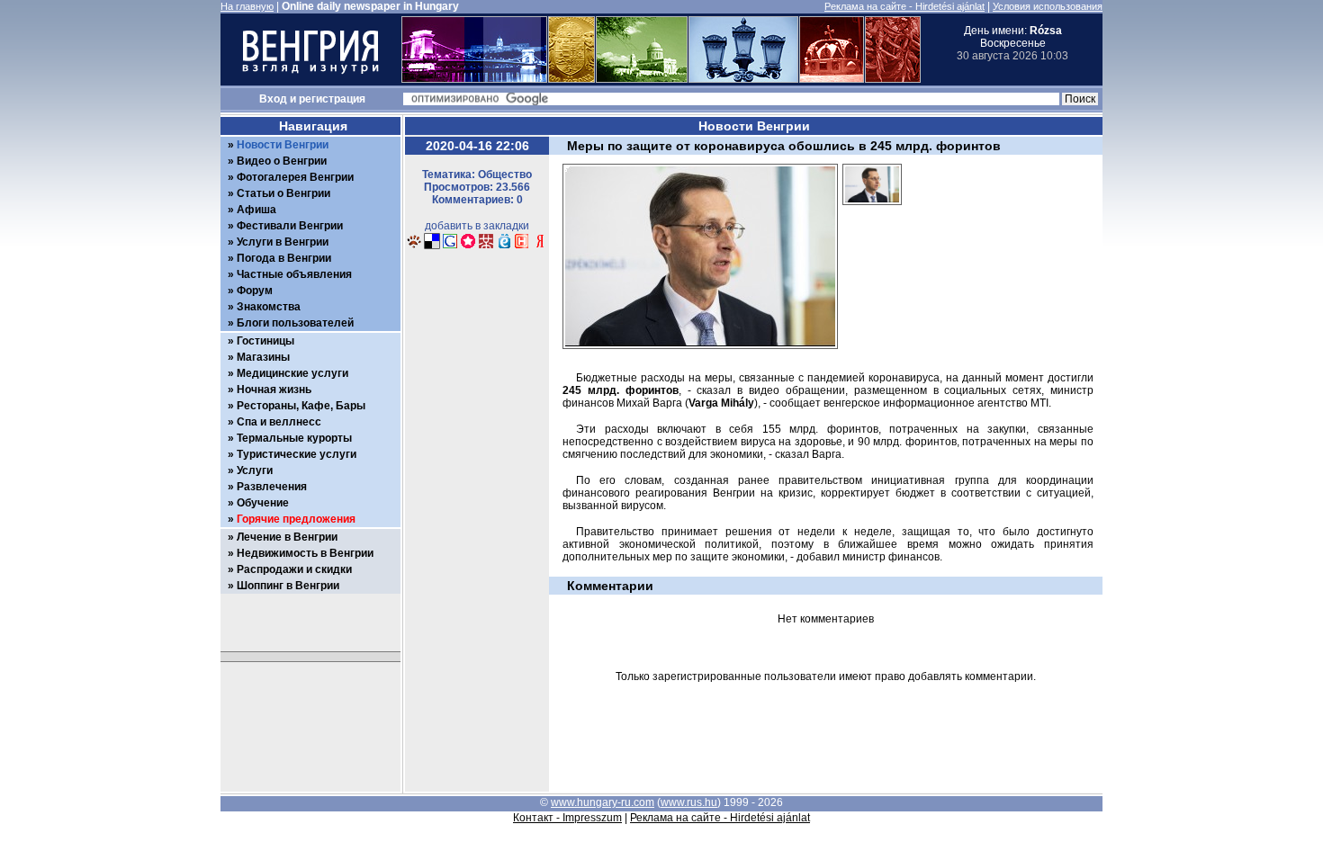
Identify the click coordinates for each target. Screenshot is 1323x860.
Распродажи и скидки (294, 569)
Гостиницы (265, 341)
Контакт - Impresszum (567, 817)
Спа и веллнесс (279, 422)
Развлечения (272, 486)
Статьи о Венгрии (283, 193)
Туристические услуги (296, 454)
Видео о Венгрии (282, 161)
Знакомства (269, 306)
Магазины (263, 357)
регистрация (332, 99)
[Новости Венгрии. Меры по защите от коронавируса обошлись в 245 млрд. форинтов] (414, 246)
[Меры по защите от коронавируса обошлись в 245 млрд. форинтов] (872, 210)
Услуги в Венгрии (282, 242)
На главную (247, 6)
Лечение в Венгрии (287, 537)
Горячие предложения (296, 519)
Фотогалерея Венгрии (295, 177)
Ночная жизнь (274, 389)
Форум (255, 290)
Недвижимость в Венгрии (305, 553)
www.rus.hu (689, 802)
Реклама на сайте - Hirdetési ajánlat (904, 6)
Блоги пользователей (295, 323)
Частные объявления (294, 274)
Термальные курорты (294, 438)
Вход (273, 99)
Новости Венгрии (282, 145)
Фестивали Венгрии (290, 225)
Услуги (255, 470)
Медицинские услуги (292, 373)
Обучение (263, 503)
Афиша (256, 209)
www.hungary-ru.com (602, 802)
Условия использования (1047, 6)
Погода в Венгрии (284, 258)
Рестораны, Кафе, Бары (301, 405)
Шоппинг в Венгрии (288, 585)
